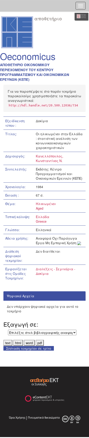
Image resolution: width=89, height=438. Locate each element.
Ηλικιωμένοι (46, 203)
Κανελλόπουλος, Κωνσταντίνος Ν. (49, 158)
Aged (39, 208)
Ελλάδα (42, 216)
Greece (41, 221)
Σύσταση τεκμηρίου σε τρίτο (28, 348)
